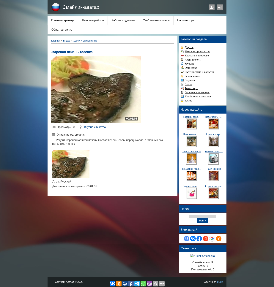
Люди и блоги (193, 59)
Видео (66, 40)
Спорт (188, 84)
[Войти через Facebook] (199, 238)
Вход (220, 7)
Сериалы (190, 80)
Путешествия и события (199, 71)
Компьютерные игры (197, 51)
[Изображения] (70, 164)
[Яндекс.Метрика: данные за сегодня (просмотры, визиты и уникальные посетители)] (202, 256)
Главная (55, 40)
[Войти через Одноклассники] (218, 238)
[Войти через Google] (212, 239)
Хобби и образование (85, 40)
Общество (191, 67)
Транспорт (191, 88)
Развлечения (192, 75)
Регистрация (212, 7)
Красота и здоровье (197, 55)
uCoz (220, 281)
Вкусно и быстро (95, 127)
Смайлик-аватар (80, 7)
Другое (189, 47)
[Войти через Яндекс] (205, 238)
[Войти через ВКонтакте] (193, 238)
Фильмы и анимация (197, 92)
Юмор (188, 100)
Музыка (189, 63)
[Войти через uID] (186, 238)
